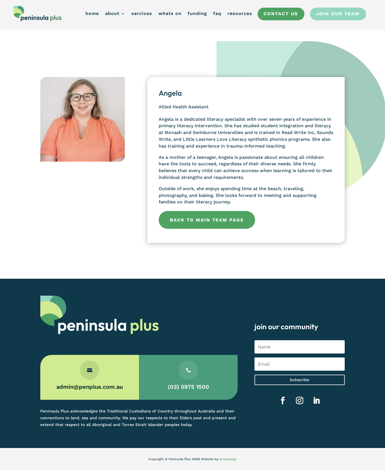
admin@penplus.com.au (89, 386)
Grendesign (228, 459)
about (112, 13)
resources (239, 13)
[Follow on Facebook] (282, 400)
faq (217, 13)
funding (197, 13)
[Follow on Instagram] (299, 400)
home (92, 13)
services (141, 13)
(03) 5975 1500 (188, 386)
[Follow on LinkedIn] (316, 400)
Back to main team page (207, 220)
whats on (170, 13)
